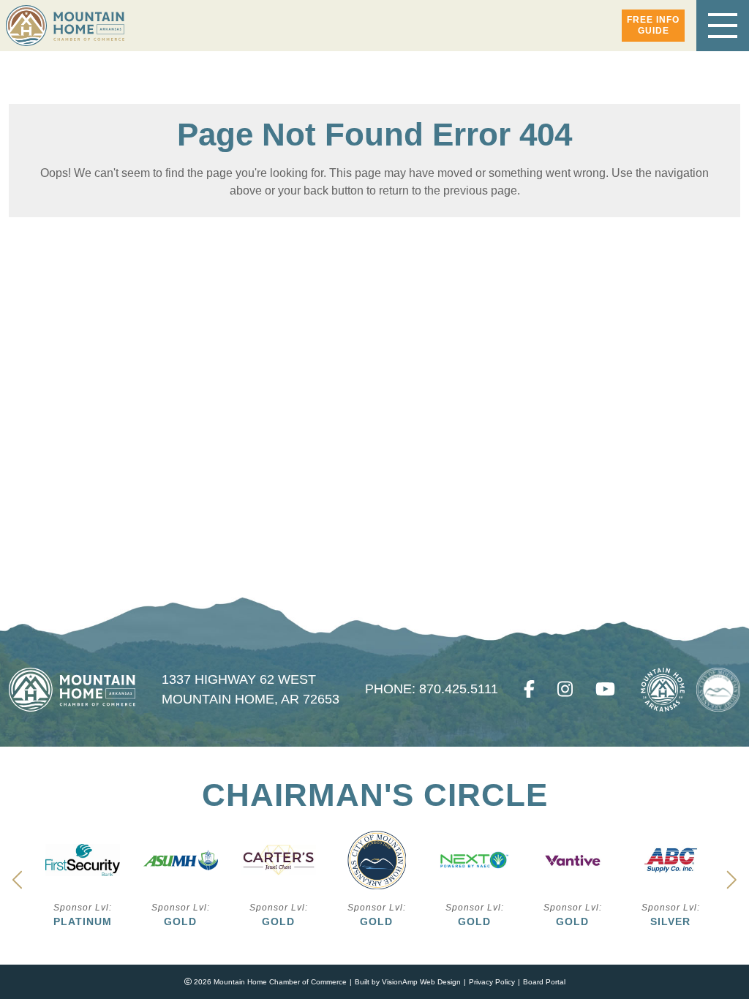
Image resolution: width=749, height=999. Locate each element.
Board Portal (544, 982)
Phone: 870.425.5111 (422, 689)
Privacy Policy (492, 982)
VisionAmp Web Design (421, 982)
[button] (653, 26)
